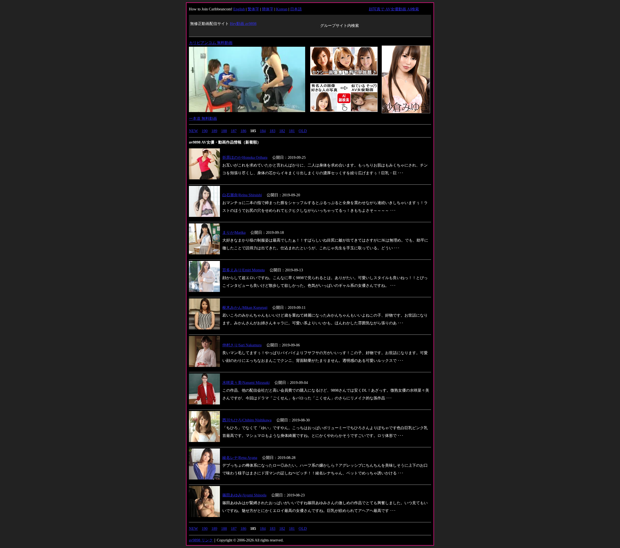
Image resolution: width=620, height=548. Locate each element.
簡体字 (267, 9)
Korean (281, 9)
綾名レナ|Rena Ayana (239, 458)
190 (205, 131)
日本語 (296, 9)
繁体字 (253, 9)
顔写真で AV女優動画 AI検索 (394, 9)
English (239, 9)
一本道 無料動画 (203, 118)
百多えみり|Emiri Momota (243, 270)
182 (282, 131)
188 (224, 131)
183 (272, 131)
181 (292, 131)
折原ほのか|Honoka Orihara (244, 157)
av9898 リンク (201, 540)
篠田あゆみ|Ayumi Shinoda (244, 495)
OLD (303, 131)
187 (234, 131)
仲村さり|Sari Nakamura (242, 345)
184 (263, 131)
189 (214, 131)
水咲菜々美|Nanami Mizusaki (246, 383)
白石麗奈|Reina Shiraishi (242, 195)
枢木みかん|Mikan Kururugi (244, 307)
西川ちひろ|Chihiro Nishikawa (246, 420)
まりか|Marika (234, 232)
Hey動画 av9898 (243, 24)
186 (243, 131)
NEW (193, 131)
